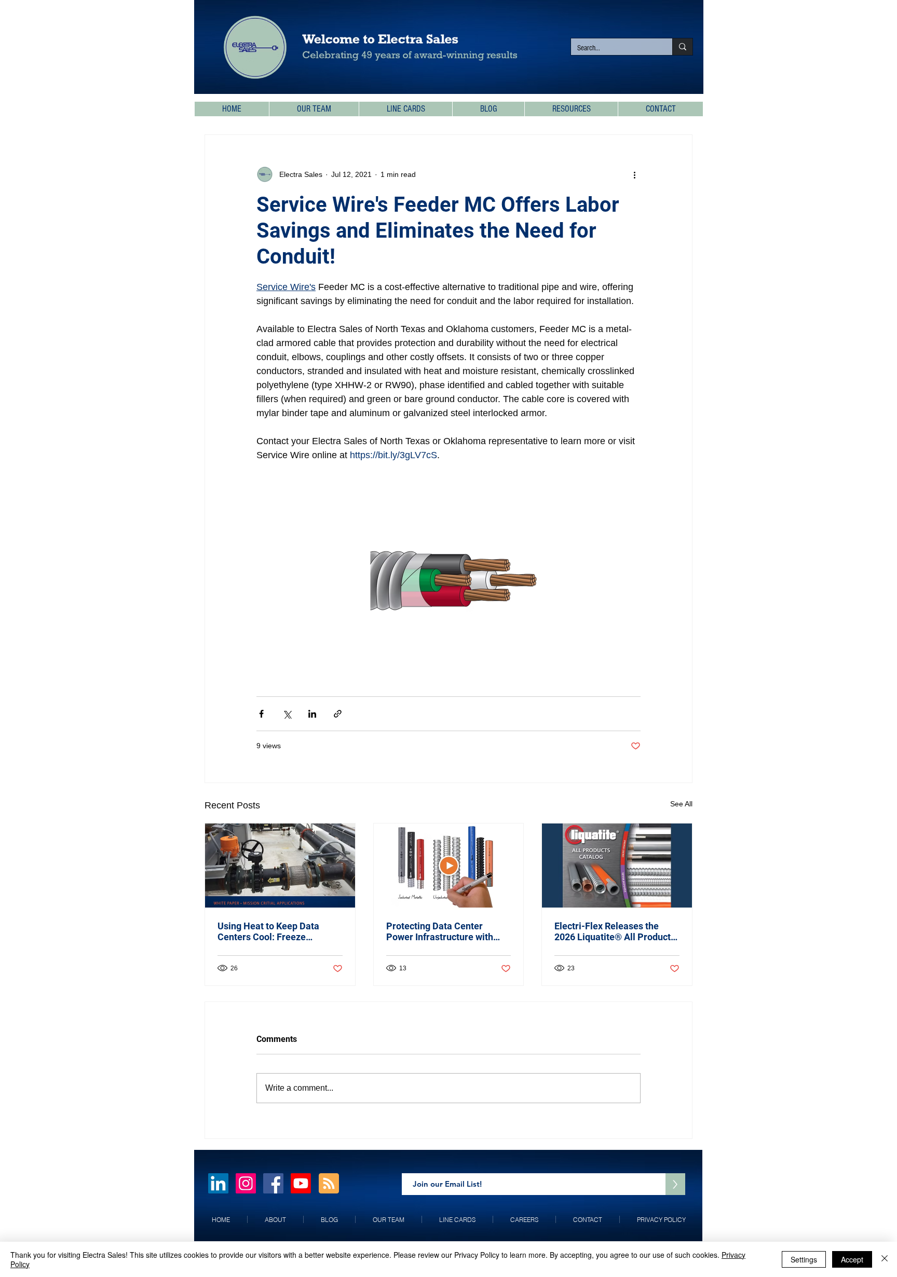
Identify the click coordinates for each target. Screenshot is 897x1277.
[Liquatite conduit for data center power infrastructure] (449, 865)
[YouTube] (301, 1183)
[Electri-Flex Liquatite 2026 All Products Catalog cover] (617, 865)
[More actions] (634, 174)
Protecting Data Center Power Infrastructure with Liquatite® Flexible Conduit (443, 931)
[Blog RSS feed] (329, 1183)
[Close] (884, 1259)
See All (681, 804)
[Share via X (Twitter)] (287, 714)
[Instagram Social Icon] (246, 1183)
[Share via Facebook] (261, 714)
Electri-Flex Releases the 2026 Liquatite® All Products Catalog (614, 931)
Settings (804, 1259)
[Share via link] (338, 714)
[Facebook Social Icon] (273, 1183)
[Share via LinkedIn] (312, 714)
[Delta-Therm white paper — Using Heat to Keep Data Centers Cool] (280, 865)
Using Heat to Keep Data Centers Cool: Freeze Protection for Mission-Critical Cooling (268, 931)
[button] (571, 109)
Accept (852, 1259)
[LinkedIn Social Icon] (218, 1183)
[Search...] (682, 46)
